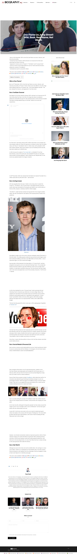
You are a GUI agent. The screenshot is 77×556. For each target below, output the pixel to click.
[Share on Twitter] (4, 63)
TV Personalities (40, 2)
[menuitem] (55, 2)
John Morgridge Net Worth (60, 160)
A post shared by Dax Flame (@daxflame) (27, 138)
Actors (38, 31)
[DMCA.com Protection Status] (13, 548)
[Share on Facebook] (4, 61)
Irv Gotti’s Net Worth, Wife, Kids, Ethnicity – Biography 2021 (14, 508)
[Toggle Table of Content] (21, 77)
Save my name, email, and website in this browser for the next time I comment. (22, 534)
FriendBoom (29, 377)
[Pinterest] (4, 66)
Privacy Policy (13, 549)
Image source (26, 252)
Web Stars (48, 2)
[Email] (4, 68)
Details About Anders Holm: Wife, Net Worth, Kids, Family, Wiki (28, 508)
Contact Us (17, 549)
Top (68, 548)
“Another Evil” (14, 304)
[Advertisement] (38, 13)
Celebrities (25, 2)
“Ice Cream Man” (27, 152)
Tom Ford (28, 474)
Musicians (32, 2)
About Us (9, 549)
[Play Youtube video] (29, 318)
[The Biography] (12, 2)
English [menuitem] (25, 71)
